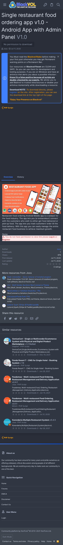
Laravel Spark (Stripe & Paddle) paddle (23, 305)
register (13, 92)
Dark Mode (7, 537)
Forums (4, 489)
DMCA (4, 494)
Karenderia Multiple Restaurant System (30, 420)
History (20, 177)
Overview (8, 177)
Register (6, 239)
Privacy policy (33, 541)
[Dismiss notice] (58, 56)
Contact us (6, 504)
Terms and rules (19, 541)
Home (3, 483)
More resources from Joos (17, 272)
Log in (52, 237)
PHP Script (24, 346)
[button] (4, 4)
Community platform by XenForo (26, 531)
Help (43, 541)
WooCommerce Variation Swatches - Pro (23, 291)
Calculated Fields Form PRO (18, 296)
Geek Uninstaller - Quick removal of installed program (29, 277)
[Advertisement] (31, 142)
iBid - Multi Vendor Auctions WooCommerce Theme (28, 285)
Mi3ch (14, 406)
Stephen (15, 346)
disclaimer (5, 499)
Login (3, 518)
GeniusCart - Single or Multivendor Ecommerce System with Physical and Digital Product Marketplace (34, 341)
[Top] (54, 541)
